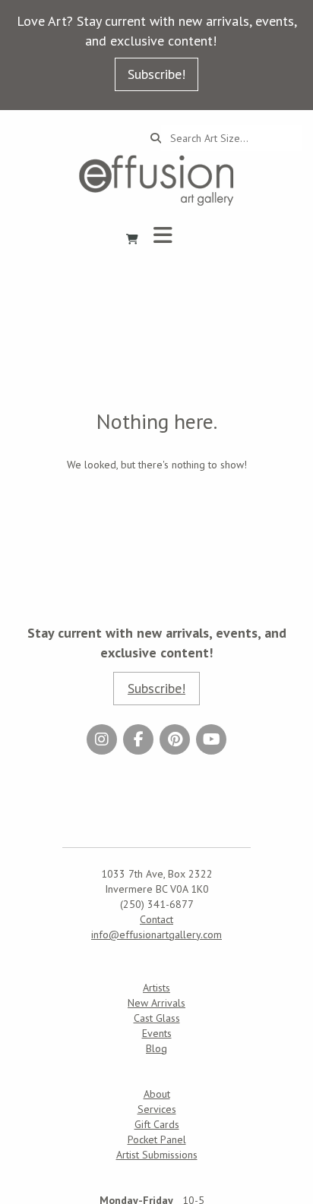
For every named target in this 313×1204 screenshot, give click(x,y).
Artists (156, 987)
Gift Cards (156, 1124)
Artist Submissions (157, 1154)
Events (157, 1033)
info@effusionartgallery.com (156, 934)
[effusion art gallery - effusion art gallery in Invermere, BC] (156, 180)
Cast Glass (157, 1018)
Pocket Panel (157, 1139)
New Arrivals (156, 1003)
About (157, 1094)
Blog (156, 1048)
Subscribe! (156, 74)
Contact (156, 919)
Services (157, 1109)
